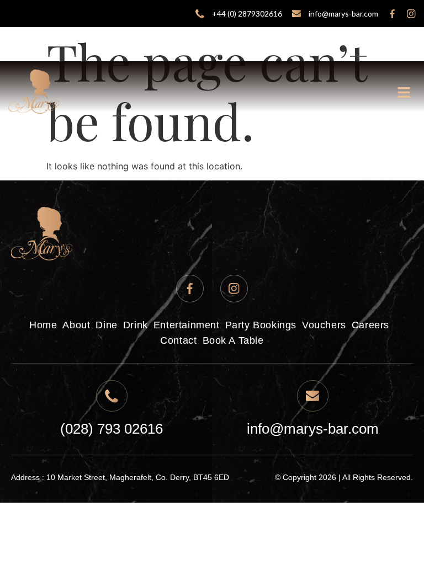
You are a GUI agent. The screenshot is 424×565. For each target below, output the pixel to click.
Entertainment (186, 325)
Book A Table (233, 340)
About (76, 325)
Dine (106, 325)
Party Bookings (260, 325)
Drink (135, 325)
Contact (178, 340)
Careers (370, 325)
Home (43, 325)
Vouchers (324, 325)
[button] (404, 93)
